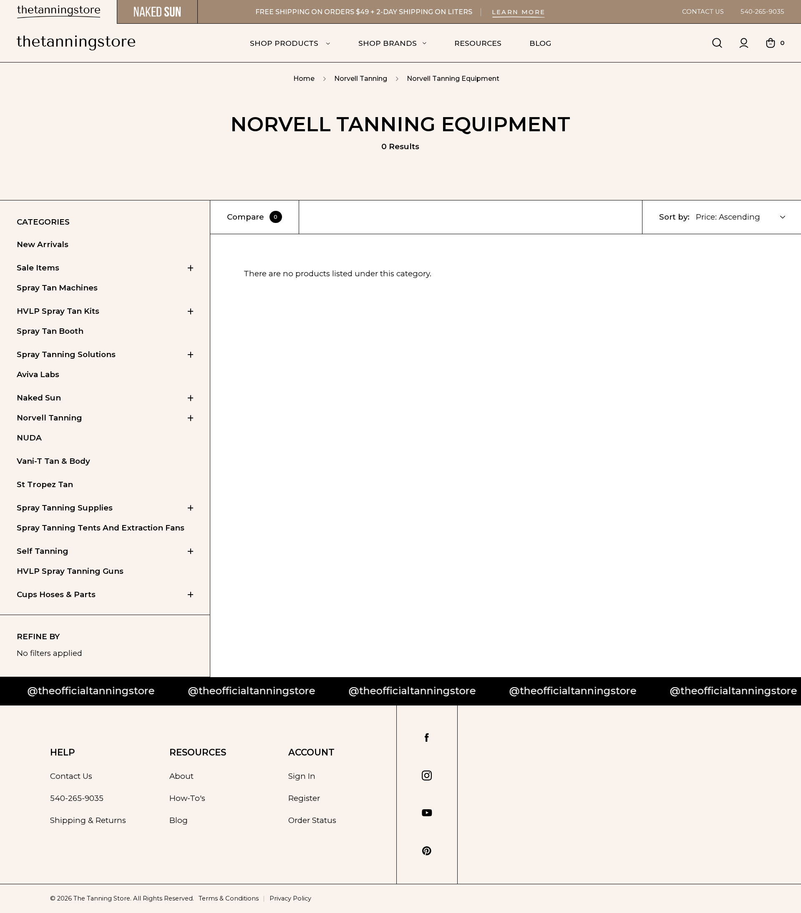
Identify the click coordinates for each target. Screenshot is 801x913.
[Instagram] (427, 775)
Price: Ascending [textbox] (728, 217)
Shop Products (285, 43)
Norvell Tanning (49, 418)
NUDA (29, 438)
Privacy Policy (290, 898)
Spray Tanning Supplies (65, 508)
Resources (477, 43)
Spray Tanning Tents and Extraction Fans (100, 528)
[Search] (717, 43)
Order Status (312, 820)
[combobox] (745, 217)
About (181, 776)
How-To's (187, 798)
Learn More (518, 12)
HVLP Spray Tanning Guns (70, 571)
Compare (252, 217)
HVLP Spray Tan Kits (58, 311)
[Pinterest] (427, 851)
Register (304, 798)
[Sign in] (744, 43)
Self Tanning (42, 551)
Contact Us (703, 11)
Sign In (301, 776)
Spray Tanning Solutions (66, 354)
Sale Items (38, 268)
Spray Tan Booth (50, 331)
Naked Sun (39, 398)
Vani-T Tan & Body (53, 461)
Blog (540, 43)
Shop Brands (387, 43)
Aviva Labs (38, 374)
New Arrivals (42, 244)
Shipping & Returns (88, 820)
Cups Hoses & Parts (56, 594)
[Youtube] (427, 813)
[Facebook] (427, 738)
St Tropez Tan (45, 484)
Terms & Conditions (229, 898)
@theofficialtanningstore (210, 691)
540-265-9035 (762, 11)
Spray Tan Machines (57, 288)
